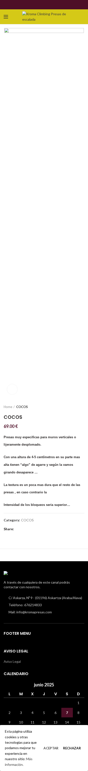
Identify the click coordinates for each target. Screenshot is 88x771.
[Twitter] (41, 4)
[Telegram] (52, 4)
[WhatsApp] (47, 4)
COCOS (22, 407)
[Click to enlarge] (12, 389)
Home (8, 407)
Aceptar (51, 748)
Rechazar (72, 748)
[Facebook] (35, 4)
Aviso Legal (12, 661)
